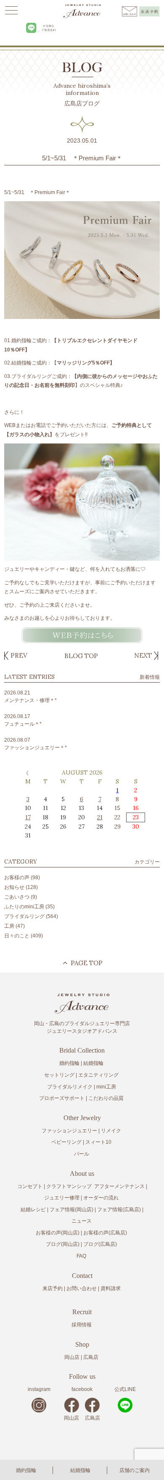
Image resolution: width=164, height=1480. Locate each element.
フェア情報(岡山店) (71, 1210)
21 (100, 817)
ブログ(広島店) (100, 1244)
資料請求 (111, 1288)
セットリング (59, 1075)
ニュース (81, 1221)
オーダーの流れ (101, 1198)
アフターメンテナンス (119, 1186)
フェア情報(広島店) (119, 1210)
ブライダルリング (24, 916)
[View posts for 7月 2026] (25, 773)
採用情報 (81, 1325)
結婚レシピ (33, 1210)
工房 (9, 926)
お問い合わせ (81, 1288)
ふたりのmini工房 (24, 907)
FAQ (81, 1256)
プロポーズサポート (62, 1098)
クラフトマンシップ (69, 1186)
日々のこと (16, 936)
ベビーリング (66, 1142)
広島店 (90, 1357)
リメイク (111, 1131)
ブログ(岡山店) (62, 1244)
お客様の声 (16, 877)
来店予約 (52, 1288)
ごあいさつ (16, 897)
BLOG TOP (81, 656)
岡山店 (71, 1357)
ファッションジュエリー (69, 1131)
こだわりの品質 (106, 1098)
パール (81, 1154)
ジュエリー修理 (61, 1198)
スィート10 (98, 1142)
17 (28, 817)
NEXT (143, 655)
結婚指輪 (80, 1470)
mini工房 (106, 1087)
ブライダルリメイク (70, 1087)
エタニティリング (98, 1075)
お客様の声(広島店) (105, 1233)
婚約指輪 (26, 1470)
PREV (19, 655)
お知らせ (14, 887)
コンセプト (29, 1186)
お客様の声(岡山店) (57, 1233)
